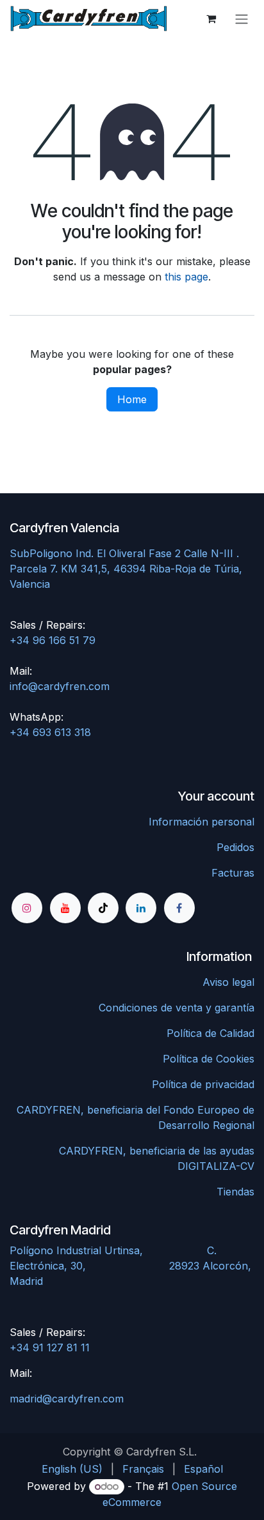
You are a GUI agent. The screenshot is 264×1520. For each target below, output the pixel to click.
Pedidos (235, 847)
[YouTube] (65, 908)
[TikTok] (103, 908)
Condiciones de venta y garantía (176, 1007)
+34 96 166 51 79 (52, 640)
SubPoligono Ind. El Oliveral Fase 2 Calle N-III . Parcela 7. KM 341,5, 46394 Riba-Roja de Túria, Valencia (126, 568)
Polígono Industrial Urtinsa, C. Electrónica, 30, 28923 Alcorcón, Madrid (130, 1265)
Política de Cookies (208, 1058)
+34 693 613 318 (50, 732)
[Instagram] (27, 908)
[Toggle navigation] (241, 18)
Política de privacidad (203, 1084)
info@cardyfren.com (60, 686)
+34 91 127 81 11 (50, 1347)
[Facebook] (179, 908)
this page (186, 276)
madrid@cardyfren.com (67, 1398)
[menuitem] (72, 1468)
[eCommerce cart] (211, 18)
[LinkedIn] (141, 908)
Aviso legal (228, 982)
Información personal (201, 821)
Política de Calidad (210, 1033)
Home (132, 399)
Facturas (232, 872)
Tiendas (235, 1191)
